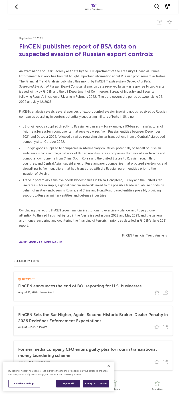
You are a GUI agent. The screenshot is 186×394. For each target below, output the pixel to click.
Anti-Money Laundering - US (41, 242)
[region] (58, 376)
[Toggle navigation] (167, 6)
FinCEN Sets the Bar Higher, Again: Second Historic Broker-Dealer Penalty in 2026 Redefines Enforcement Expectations (93, 317)
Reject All (68, 383)
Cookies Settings (24, 383)
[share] (159, 22)
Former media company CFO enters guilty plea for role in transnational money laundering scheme (87, 352)
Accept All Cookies (96, 383)
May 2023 (132, 215)
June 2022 (111, 215)
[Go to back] (16, 7)
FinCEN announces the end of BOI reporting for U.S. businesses (79, 286)
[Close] (109, 366)
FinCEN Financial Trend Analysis (144, 235)
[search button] (156, 6)
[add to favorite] (169, 22)
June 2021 (159, 220)
